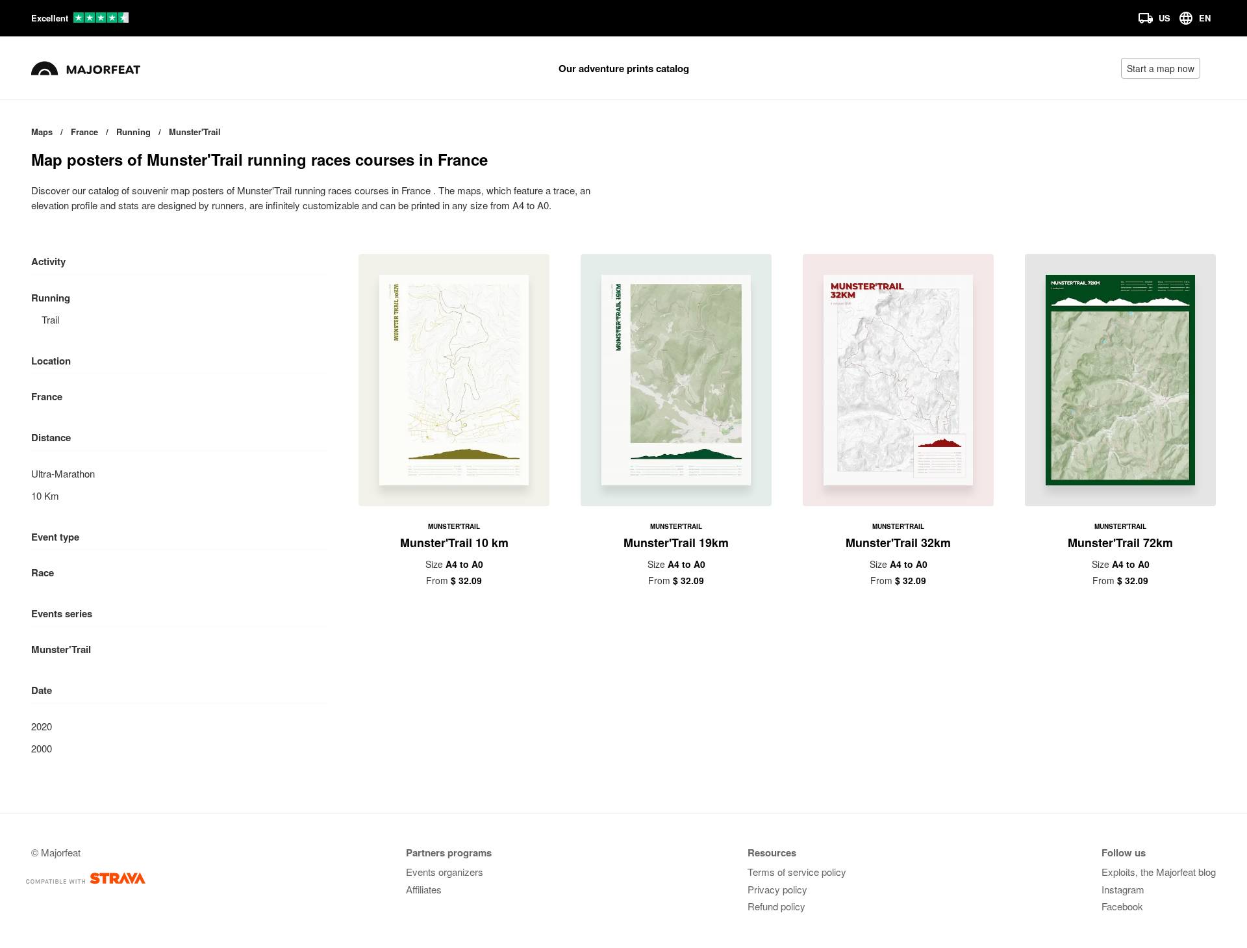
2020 (41, 726)
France (46, 396)
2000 (41, 748)
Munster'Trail (61, 649)
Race (42, 572)
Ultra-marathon (63, 473)
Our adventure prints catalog (624, 68)
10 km (45, 495)
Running (50, 297)
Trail (50, 319)
